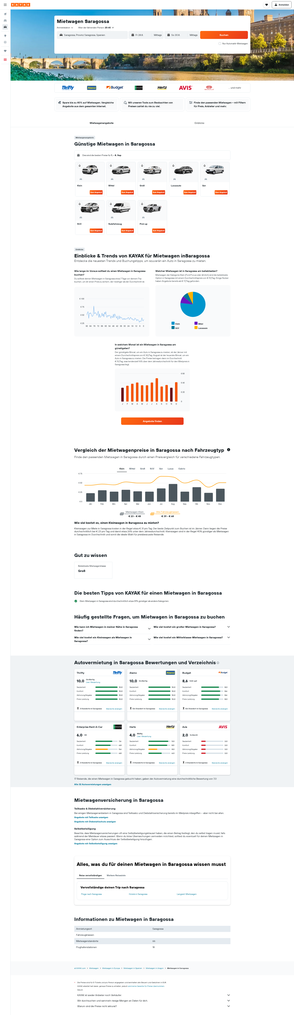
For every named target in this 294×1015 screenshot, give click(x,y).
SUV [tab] (152, 468)
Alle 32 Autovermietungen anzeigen (92, 784)
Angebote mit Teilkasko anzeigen (91, 817)
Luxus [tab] (170, 468)
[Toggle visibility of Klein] (176, 323)
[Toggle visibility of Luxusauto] (200, 327)
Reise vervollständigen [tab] (90, 875)
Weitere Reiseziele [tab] (116, 875)
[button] (5, 4)
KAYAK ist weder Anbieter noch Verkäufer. (99, 995)
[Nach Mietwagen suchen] (5, 27)
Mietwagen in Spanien (133, 968)
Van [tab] (161, 468)
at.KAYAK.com (80, 968)
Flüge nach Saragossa (91, 894)
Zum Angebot (96, 192)
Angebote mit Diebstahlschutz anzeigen (95, 821)
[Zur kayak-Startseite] (20, 5)
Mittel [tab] (132, 468)
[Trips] (5, 51)
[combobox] (65, 27)
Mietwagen (94, 968)
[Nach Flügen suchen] (5, 14)
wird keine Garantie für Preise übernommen (146, 986)
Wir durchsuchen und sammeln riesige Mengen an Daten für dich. (112, 1000)
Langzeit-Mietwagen (187, 894)
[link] (152, 421)
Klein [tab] (121, 468)
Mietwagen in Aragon (155, 968)
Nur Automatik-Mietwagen (235, 43)
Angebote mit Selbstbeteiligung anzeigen (95, 843)
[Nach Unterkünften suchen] (5, 20)
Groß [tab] (142, 468)
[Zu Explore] (5, 36)
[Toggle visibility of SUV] (175, 327)
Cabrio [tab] (181, 468)
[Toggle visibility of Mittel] (198, 323)
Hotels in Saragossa (138, 894)
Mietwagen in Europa (111, 968)
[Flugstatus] (5, 42)
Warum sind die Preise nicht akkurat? (97, 1006)
